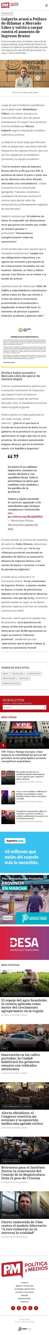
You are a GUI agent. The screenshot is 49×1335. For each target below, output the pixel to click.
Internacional (24, 1299)
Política (24, 1283)
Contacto (24, 1302)
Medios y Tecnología (24, 1286)
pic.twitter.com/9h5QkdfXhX (25, 516)
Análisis (24, 1295)
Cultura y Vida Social (24, 1292)
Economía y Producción (25, 1289)
